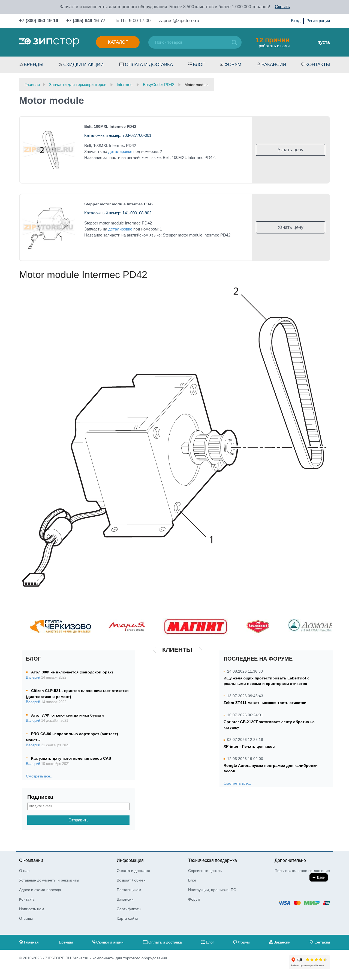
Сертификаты (129, 909)
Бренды (33, 64)
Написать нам (31, 909)
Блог (199, 64)
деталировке (120, 151)
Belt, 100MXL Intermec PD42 (110, 126)
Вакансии (273, 64)
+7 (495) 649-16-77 (85, 20)
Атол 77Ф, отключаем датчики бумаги (67, 715)
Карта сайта (127, 918)
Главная (31, 942)
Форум (232, 64)
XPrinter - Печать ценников (249, 746)
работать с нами (272, 42)
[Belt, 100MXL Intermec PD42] (48, 149)
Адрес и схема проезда (40, 890)
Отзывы (26, 918)
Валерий (33, 677)
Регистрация (318, 20)
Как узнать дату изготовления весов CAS (71, 758)
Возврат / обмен (131, 880)
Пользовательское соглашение (302, 870)
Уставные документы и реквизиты (49, 880)
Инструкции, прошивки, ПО (212, 890)
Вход (295, 20)
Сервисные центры (205, 870)
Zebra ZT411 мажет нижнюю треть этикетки (265, 702)
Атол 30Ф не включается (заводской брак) (72, 672)
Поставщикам (129, 890)
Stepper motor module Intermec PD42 (119, 204)
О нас (24, 870)
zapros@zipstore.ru (179, 20)
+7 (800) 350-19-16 (38, 20)
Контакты (317, 64)
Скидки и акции (83, 64)
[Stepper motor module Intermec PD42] (48, 227)
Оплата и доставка (149, 64)
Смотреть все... (39, 776)
